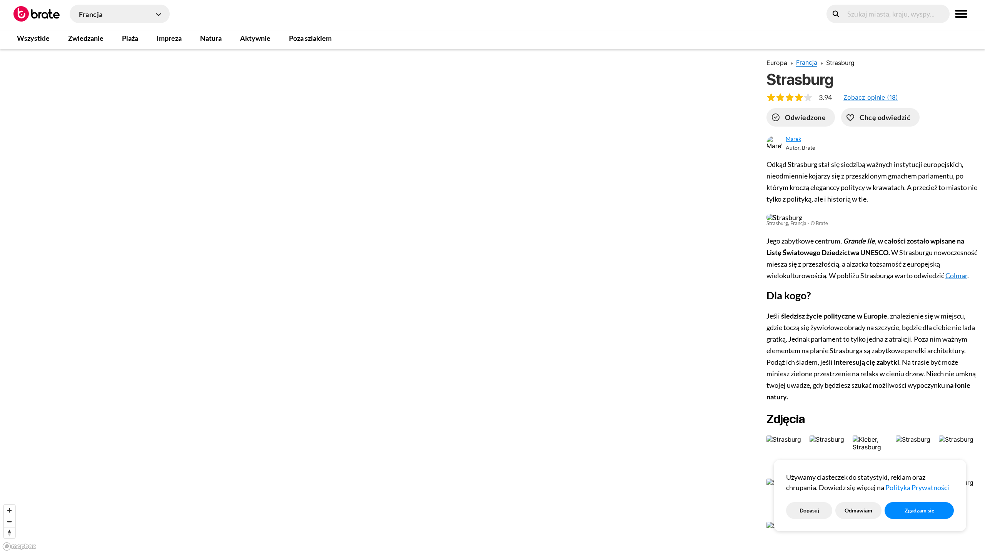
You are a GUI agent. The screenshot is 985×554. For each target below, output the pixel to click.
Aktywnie (255, 38)
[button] (870, 97)
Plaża (130, 38)
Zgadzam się (919, 510)
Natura (211, 38)
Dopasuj (809, 510)
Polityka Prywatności (917, 487)
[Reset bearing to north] (9, 532)
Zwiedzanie (86, 38)
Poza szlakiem (310, 38)
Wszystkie (33, 38)
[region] (377, 301)
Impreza (169, 38)
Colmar (956, 275)
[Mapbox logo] (19, 546)
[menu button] (961, 13)
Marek (793, 138)
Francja (806, 62)
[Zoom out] (9, 521)
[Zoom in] (9, 510)
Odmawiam (858, 510)
